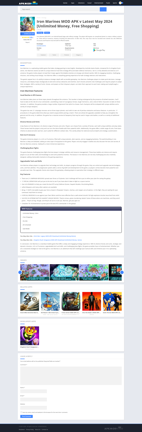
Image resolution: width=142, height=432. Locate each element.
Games (65, 3)
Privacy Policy (30, 429)
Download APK (29, 34)
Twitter (54, 55)
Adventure (81, 3)
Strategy (44, 18)
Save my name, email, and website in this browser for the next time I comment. (45, 412)
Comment (23, 365)
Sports (115, 3)
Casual (89, 3)
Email (22, 396)
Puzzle (108, 3)
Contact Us (45, 429)
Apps (72, 3)
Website (22, 404)
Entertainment (98, 3)
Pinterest (66, 55)
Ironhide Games (41, 45)
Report (28, 42)
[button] (103, 9)
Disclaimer (22, 429)
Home (38, 18)
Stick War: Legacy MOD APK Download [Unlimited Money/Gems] (55, 236)
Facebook (43, 55)
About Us (37, 429)
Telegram (78, 55)
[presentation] (20, 272)
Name (22, 387)
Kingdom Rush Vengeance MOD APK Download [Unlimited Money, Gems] (58, 240)
